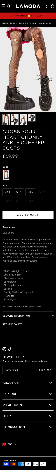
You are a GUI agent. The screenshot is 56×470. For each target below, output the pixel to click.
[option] (28, 69)
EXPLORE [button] (9, 394)
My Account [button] (13, 405)
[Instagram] (4, 349)
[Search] (10, 6)
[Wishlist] (45, 6)
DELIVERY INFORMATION (16, 316)
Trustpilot (38, 15)
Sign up (45, 370)
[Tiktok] (10, 349)
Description (8, 227)
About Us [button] (10, 383)
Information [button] (13, 427)
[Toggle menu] (3, 6)
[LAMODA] (28, 6)
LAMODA (12, 461)
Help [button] (6, 416)
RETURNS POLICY (12, 324)
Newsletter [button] (13, 357)
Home (5, 23)
